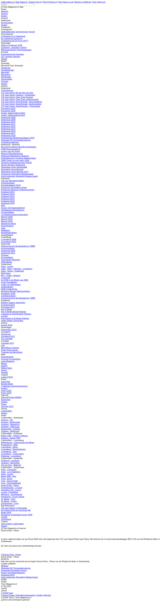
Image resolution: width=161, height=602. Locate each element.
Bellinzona (6, 273)
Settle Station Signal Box (12, 321)
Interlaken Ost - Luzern (11, 490)
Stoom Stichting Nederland (13, 165)
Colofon (39, 595)
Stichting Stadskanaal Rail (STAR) (16, 163)
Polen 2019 (6, 393)
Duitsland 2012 (8, 192)
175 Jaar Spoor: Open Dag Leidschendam (20, 99)
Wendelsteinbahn (9, 233)
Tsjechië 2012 (7, 406)
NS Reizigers (7, 23)
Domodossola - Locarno (11, 488)
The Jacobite (7, 339)
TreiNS (4, 517)
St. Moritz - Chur (8, 499)
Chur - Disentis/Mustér (11, 483)
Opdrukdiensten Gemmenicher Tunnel (18, 32)
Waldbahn (5, 230)
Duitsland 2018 (8, 201)
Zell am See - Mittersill (11, 465)
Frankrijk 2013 (7, 343)
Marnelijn (5, 72)
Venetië (4, 373)
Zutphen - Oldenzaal (10, 431)
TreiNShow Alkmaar (10, 142)
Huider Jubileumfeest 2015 (13, 115)
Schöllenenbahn (8, 296)
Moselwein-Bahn (8, 224)
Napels (4, 366)
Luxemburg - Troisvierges (12, 454)
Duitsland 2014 (8, 194)
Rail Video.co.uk (66, 2)
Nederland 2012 (8, 127)
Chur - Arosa (6, 479)
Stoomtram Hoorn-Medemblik (14, 167)
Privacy (11, 595)
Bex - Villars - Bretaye (10, 275)
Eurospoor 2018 (8, 111)
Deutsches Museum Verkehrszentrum (17, 190)
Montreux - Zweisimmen (11, 494)
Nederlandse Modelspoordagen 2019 (17, 138)
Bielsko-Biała (7, 384)
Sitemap (47, 595)
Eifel (3, 206)
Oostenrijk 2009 (8, 251)
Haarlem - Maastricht (10, 424)
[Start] (11, 555)
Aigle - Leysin (7, 266)
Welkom (4, 11)
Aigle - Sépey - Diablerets (12, 271)
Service (4, 14)
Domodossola (7, 357)
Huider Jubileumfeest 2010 (13, 113)
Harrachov (5, 400)
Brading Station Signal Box (13, 303)
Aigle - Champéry (9, 470)
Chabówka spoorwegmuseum (14, 386)
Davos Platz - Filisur (10, 485)
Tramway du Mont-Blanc (12, 352)
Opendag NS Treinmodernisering (16, 140)
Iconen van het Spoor (10, 151)
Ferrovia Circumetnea (10, 359)
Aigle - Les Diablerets (10, 472)
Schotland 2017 (8, 336)
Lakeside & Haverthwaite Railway (16, 314)
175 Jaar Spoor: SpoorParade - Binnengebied (21, 102)
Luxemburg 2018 (8, 242)
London (4, 316)
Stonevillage (6, 79)
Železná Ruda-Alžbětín (11, 397)
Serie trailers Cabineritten (12, 524)
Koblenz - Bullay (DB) (10, 438)
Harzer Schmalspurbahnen (13, 208)
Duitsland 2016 (8, 199)
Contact (4, 595)
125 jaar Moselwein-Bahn (12, 181)
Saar (3, 228)
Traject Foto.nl (35, 2)
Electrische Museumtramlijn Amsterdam (18, 147)
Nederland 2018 (8, 136)
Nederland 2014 (8, 129)
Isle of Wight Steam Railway (13, 312)
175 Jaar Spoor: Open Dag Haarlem (17, 97)
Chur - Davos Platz (9, 481)
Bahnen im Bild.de (83, 2)
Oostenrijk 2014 (8, 253)
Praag (3, 404)
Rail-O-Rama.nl (50, 2)
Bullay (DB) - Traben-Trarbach (14, 436)
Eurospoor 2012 (8, 108)
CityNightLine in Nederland (13, 36)
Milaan (4, 364)
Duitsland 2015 (8, 196)
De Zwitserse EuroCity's (12, 38)
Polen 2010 (6, 391)
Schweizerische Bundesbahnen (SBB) (18, 298)
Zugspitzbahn (7, 235)
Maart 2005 (6, 512)
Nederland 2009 (8, 120)
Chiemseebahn (8, 183)
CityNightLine (7, 90)
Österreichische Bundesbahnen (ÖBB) (18, 246)
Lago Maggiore (7, 361)
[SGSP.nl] (7, 593)
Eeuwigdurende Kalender (12, 54)
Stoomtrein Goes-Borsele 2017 (15, 172)
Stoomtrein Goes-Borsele (12, 169)
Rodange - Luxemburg (11, 456)
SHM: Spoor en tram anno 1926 (15, 160)
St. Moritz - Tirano (9, 501)
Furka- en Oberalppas (11, 285)
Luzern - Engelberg (9, 492)
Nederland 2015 (8, 131)
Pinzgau (4, 255)
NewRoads (6, 77)
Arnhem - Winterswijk (10, 422)
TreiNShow (6, 519)
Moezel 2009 (7, 217)
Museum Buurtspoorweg (12, 154)
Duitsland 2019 (8, 203)
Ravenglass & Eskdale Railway (15, 318)
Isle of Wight (6, 309)
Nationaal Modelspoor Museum (15, 156)
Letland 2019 (7, 377)
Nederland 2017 (8, 133)
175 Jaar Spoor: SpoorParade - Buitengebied (21, 104)
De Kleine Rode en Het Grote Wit (16, 510)
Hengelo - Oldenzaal (10, 427)
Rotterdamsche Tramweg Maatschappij (18, 158)
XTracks (4, 81)
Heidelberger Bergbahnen (12, 210)
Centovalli (5, 278)
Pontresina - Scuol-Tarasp (12, 497)
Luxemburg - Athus (9, 447)
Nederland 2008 (8, 117)
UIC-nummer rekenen (10, 57)
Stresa (4, 370)
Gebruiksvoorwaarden (25, 595)
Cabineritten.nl (7, 2)
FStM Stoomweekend (10, 149)
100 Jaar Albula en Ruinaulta (14, 508)
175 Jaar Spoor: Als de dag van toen (17, 93)
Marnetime (5, 75)
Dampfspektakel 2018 (11, 185)
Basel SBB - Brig (8, 476)
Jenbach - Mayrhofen (10, 463)
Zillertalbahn (6, 262)
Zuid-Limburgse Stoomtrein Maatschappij (19, 176)
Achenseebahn (8, 248)
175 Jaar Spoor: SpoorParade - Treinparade (20, 106)
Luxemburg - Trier (9, 452)
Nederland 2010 (8, 122)
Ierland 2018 (6, 325)
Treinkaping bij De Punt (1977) (14, 41)
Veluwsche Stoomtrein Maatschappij (17, 174)
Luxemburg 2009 (8, 239)
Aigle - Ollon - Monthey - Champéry (16, 269)
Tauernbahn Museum (10, 260)
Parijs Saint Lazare (9, 350)
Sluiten (4, 16)
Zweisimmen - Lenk (9, 503)
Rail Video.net (99, 2)
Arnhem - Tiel (7, 420)
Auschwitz (5, 382)
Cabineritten (6, 411)
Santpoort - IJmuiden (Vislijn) (14, 48)
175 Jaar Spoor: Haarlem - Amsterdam (18, 95)
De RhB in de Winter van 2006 (14, 280)
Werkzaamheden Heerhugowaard (16, 50)
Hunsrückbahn (7, 212)
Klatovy (4, 402)
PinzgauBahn (7, 257)
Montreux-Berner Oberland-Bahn (15, 291)
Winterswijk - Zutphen (10, 429)
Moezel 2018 (7, 221)
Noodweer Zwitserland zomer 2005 (16, 515)
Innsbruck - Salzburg (10, 461)
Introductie (5, 68)
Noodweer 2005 (8, 294)
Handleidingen (7, 70)
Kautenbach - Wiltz (9, 445)
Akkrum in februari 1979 (11, 45)
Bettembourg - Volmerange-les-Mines (17, 443)
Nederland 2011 (8, 124)
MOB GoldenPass (9, 289)
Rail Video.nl (21, 2)
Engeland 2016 (8, 305)
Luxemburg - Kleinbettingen (13, 449)
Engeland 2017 (8, 307)
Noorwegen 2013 (8, 330)
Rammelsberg (7, 226)
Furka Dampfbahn (9, 282)
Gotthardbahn (7, 287)
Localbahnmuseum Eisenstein (14, 215)
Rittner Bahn (6, 368)
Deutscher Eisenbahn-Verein (14, 187)
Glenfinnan (6, 334)
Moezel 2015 (7, 219)
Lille (3, 345)
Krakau (4, 388)
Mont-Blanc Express (10, 348)
